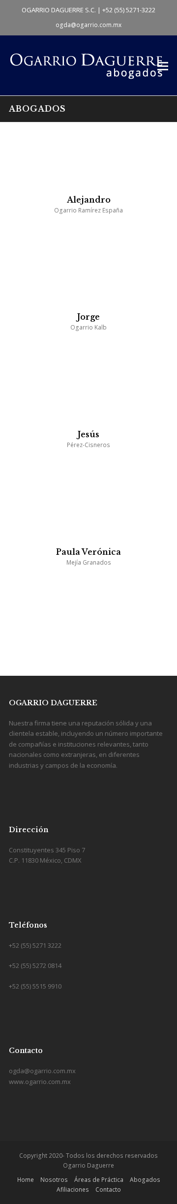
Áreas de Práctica (98, 1179)
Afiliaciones (73, 1189)
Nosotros (54, 1179)
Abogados (145, 1179)
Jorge (88, 317)
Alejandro (89, 200)
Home (25, 1179)
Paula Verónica (88, 552)
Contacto (108, 1189)
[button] (162, 65)
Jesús (88, 434)
